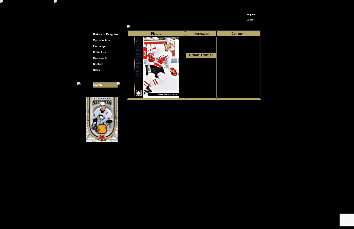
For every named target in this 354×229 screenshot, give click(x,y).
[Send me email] (250, 4)
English (251, 14)
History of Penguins (105, 34)
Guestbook (100, 58)
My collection (142, 26)
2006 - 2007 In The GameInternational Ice (201, 70)
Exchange (99, 46)
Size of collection (98, 77)
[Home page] (244, 3)
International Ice (221, 26)
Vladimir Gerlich (194, 191)
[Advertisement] (297, 65)
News (96, 70)
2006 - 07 (184, 26)
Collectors (99, 52)
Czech (250, 19)
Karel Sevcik (206, 187)
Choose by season (164, 26)
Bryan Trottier (201, 55)
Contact (98, 64)
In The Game (201, 26)
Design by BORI (217, 191)
